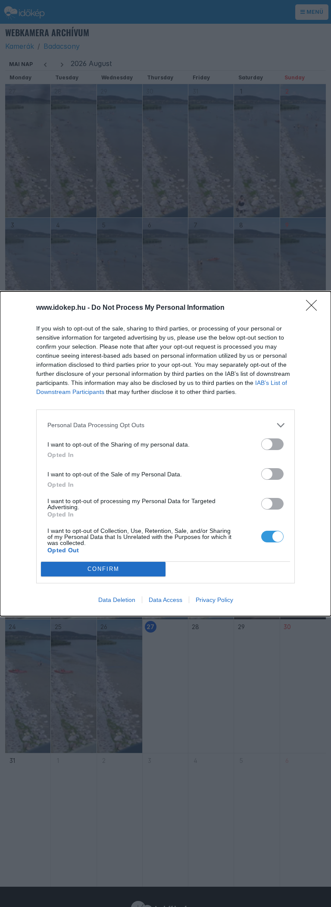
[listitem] (165, 425)
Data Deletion (116, 599)
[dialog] (165, 453)
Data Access (165, 599)
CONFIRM (103, 569)
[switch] (272, 444)
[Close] (314, 308)
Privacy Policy (214, 599)
